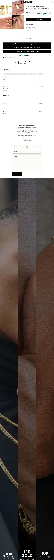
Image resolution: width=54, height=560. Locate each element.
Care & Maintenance (30, 27)
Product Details (29, 24)
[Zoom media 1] (6, 7)
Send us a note (17, 174)
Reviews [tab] (7, 70)
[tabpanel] (23, 97)
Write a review (39, 69)
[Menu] (1, 1)
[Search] (4, 2)
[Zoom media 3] (6, 22)
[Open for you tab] (4, 555)
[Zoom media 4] (18, 22)
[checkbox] (39, 74)
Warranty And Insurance (31, 33)
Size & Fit (28, 30)
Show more (23, 119)
